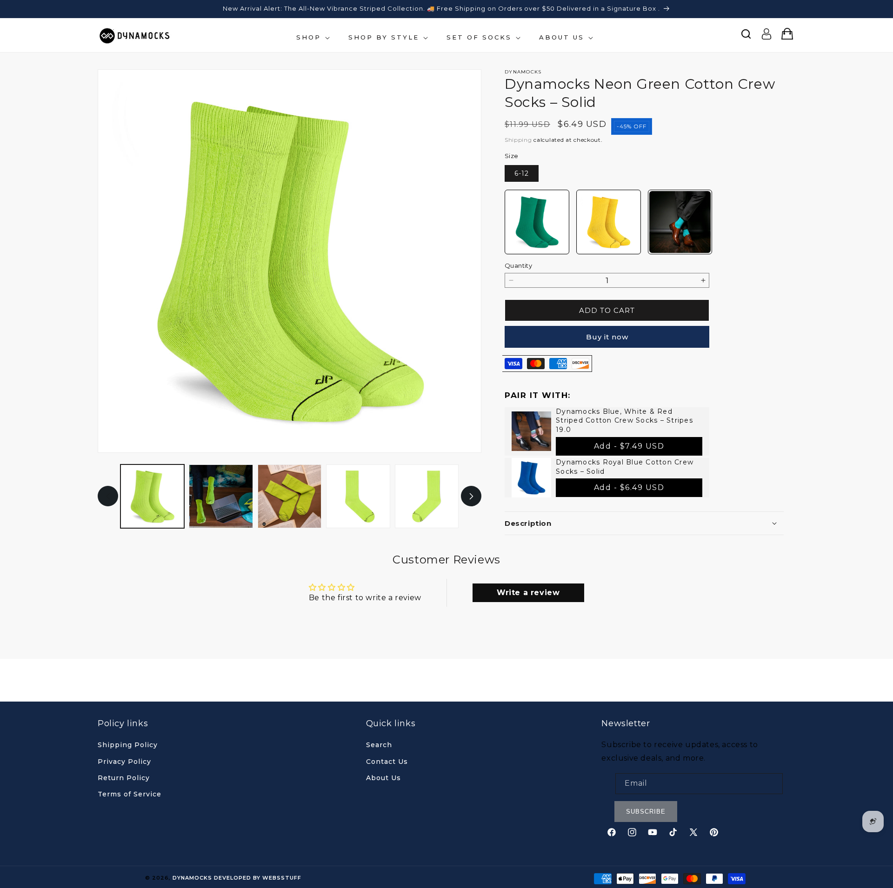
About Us (383, 778)
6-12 (521, 173)
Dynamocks (192, 878)
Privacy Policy (124, 761)
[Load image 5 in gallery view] (427, 496)
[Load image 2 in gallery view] (221, 496)
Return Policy (124, 778)
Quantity (518, 265)
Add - (629, 446)
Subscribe (646, 811)
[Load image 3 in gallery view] (289, 496)
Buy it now (607, 336)
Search (379, 745)
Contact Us (387, 761)
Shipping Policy (128, 745)
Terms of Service (129, 794)
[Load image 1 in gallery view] (152, 496)
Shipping (518, 139)
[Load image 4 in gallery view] (358, 496)
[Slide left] (108, 496)
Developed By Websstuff (257, 878)
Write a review (528, 592)
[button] (312, 37)
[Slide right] (471, 496)
